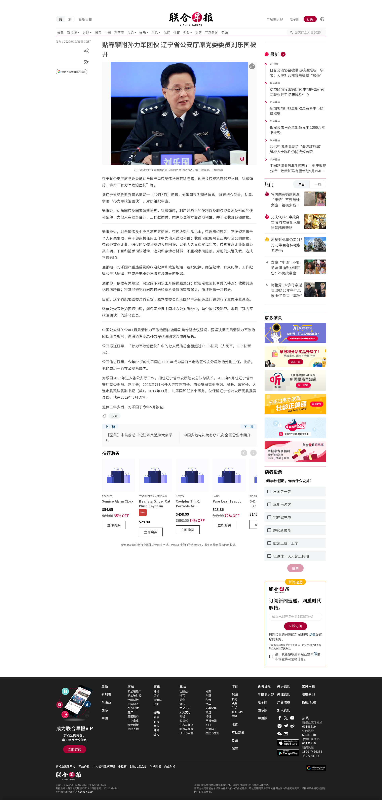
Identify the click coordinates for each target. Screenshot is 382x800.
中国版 (263, 718)
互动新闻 (211, 32)
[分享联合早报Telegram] (286, 725)
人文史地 (185, 712)
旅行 (182, 704)
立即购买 (114, 525)
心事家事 (211, 708)
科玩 (208, 695)
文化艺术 (185, 708)
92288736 (312, 756)
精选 (208, 712)
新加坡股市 (134, 691)
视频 (186, 32)
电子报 (294, 19)
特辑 (208, 716)
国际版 (263, 710)
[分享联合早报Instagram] (279, 725)
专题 (224, 32)
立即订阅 (74, 749)
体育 (176, 32)
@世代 (183, 721)
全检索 (122, 766)
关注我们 (283, 694)
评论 (156, 695)
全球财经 (133, 700)
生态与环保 (186, 725)
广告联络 (283, 702)
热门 (208, 725)
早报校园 (211, 721)
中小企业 (133, 721)
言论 (130, 32)
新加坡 (72, 32)
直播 (234, 716)
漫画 (156, 704)
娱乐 (142, 32)
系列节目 (237, 712)
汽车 (208, 704)
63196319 (309, 726)
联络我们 (308, 694)
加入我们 (283, 710)
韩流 (156, 730)
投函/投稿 (309, 702)
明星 (156, 718)
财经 (86, 32)
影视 (156, 722)
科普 (208, 700)
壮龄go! (184, 691)
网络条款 (84, 766)
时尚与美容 (186, 729)
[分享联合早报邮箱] (286, 733)
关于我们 (283, 686)
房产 (130, 712)
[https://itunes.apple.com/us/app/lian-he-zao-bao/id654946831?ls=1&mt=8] (288, 742)
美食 (182, 700)
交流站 (158, 700)
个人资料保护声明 (104, 766)
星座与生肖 (212, 733)
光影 (208, 691)
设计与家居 (186, 733)
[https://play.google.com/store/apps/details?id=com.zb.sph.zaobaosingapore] (288, 752)
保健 (167, 32)
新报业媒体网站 (65, 766)
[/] (191, 19)
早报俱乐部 (274, 19)
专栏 (182, 716)
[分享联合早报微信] (279, 733)
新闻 (234, 699)
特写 (182, 695)
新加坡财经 (134, 695)
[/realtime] (283, 54)
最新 (60, 32)
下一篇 (249, 426)
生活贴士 (211, 729)
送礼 (156, 734)
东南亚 (119, 32)
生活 (154, 32)
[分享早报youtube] (292, 718)
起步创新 (133, 725)
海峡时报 (155, 766)
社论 (156, 691)
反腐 (114, 416)
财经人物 (133, 729)
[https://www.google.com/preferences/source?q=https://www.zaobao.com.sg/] (316, 768)
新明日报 (85, 19)
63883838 (309, 735)
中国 (107, 32)
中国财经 (133, 704)
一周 (318, 184)
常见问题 (308, 686)
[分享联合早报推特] (286, 718)
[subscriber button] (322, 19)
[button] (322, 19)
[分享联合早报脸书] (279, 718)
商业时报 (169, 766)
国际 (98, 32)
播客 (198, 32)
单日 (301, 184)
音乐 (156, 726)
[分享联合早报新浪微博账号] (292, 725)
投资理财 (133, 708)
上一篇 (110, 426)
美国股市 (133, 716)
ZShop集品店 (138, 766)
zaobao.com (85, 791)
